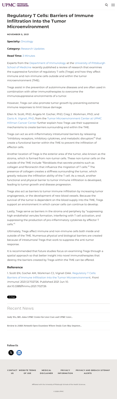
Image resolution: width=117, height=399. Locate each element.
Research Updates (33, 48)
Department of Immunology (47, 63)
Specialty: (14, 41)
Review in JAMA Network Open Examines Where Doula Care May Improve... (44, 326)
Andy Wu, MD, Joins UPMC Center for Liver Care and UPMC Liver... (39, 317)
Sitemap (105, 370)
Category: (14, 48)
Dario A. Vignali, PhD (20, 118)
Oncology (27, 41)
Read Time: (15, 55)
